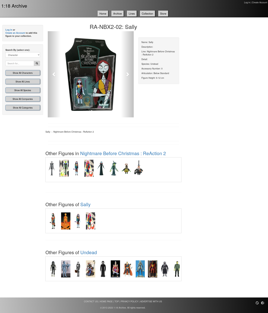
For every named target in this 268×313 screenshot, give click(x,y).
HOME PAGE (106, 301)
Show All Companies (23, 98)
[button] (54, 74)
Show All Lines (23, 81)
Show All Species (22, 90)
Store (163, 13)
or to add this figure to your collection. (21, 32)
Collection (147, 13)
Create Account (259, 2)
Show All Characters (23, 72)
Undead (88, 252)
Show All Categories (23, 107)
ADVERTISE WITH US (151, 301)
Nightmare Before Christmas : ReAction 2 (123, 153)
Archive (117, 13)
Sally (85, 204)
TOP (116, 301)
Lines (132, 13)
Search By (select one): (17, 49)
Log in (247, 2)
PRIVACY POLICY (129, 301)
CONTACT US (91, 301)
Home (102, 13)
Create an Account (15, 32)
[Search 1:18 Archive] (37, 63)
